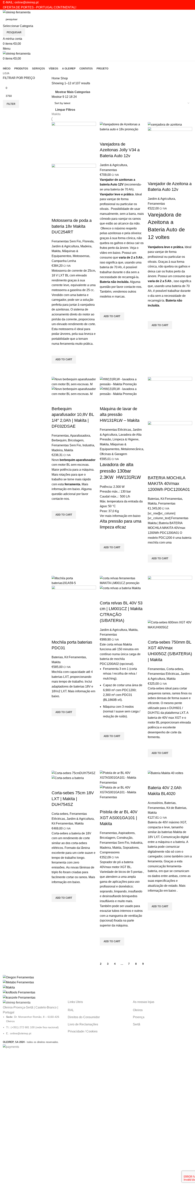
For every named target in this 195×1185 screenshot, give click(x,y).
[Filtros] (5, 1054)
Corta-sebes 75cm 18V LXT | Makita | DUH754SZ (73, 798)
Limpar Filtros (65, 109)
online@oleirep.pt (26, 2)
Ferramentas (108, 170)
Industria (88, 445)
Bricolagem (75, 440)
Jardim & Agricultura (65, 246)
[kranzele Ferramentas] (97, 987)
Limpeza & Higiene (125, 439)
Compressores (110, 852)
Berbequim (59, 440)
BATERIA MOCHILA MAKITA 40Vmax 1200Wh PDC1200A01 (169, 483)
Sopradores (131, 847)
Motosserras (81, 256)
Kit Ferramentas (171, 498)
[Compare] (56, 213)
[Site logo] (16, 12)
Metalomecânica (132, 449)
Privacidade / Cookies (83, 1031)
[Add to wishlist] (56, 351)
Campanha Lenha (64, 261)
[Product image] (74, 185)
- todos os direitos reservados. (31, 1042)
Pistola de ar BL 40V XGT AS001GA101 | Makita (118, 817)
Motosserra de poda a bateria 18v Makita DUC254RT (72, 226)
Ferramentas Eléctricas (115, 429)
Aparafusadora (80, 435)
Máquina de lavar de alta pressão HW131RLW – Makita (119, 414)
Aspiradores (126, 833)
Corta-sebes (174, 669)
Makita (56, 114)
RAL (71, 1010)
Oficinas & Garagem (113, 454)
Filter (11, 104)
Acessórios (155, 803)
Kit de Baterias (176, 807)
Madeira (85, 246)
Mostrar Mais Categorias (72, 92)
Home (56, 78)
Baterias (153, 498)
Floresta (88, 241)
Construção (124, 837)
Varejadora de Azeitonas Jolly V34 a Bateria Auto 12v (120, 150)
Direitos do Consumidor (84, 1017)
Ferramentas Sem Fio (66, 241)
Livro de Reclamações (83, 1024)
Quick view (56, 368)
